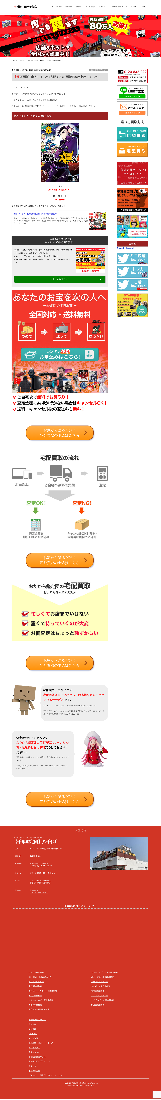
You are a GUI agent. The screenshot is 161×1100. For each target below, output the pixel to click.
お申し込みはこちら (59, 279)
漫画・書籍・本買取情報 (98, 70)
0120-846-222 (35, 856)
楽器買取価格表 (35, 986)
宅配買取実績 (34, 1071)
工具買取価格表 (35, 996)
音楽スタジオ (34, 1052)
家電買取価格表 (35, 1005)
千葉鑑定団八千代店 (77, 1083)
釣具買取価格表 (97, 1005)
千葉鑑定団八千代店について (41, 1061)
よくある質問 (34, 1048)
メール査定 (33, 1038)
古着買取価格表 (97, 991)
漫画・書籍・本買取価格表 (102, 977)
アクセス (32, 1066)
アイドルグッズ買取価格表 (102, 1000)
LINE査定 (33, 1034)
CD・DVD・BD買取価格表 (40, 977)
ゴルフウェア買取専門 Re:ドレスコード (45, 1075)
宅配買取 (32, 1029)
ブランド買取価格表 (99, 982)
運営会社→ (34, 890)
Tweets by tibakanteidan (127, 248)
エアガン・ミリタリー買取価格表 (43, 991)
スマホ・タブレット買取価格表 (104, 972)
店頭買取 (32, 1024)
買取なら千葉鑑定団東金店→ (40, 881)
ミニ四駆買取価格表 (99, 996)
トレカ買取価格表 (36, 982)
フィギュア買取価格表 (100, 986)
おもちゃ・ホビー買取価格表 (41, 1000)
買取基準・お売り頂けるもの (41, 1043)
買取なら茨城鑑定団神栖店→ (40, 883)
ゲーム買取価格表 (36, 972)
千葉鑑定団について (37, 1020)
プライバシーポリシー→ (39, 893)
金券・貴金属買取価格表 (39, 1009)
